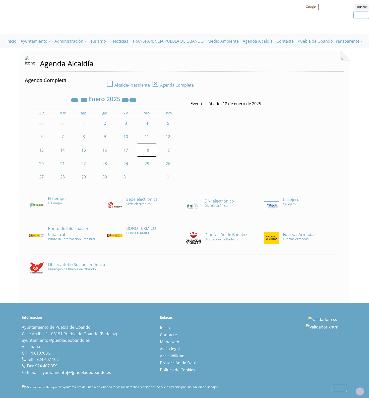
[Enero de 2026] (126, 99)
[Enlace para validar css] (322, 319)
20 (41, 163)
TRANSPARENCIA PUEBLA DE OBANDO (168, 41)
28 (62, 177)
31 (126, 177)
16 (104, 150)
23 (104, 163)
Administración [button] (68, 41)
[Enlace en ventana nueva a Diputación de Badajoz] (40, 387)
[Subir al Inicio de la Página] (360, 391)
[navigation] (337, 7)
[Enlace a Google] (311, 6)
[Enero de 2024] (75, 99)
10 (126, 136)
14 (62, 150)
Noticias (120, 41)
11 (147, 136)
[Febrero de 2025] (133, 99)
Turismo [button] (98, 41)
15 (83, 150)
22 (83, 163)
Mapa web (169, 342)
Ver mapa (31, 346)
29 (83, 177)
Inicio (12, 41)
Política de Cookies (177, 370)
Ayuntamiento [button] (34, 41)
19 (168, 150)
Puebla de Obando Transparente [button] (328, 41)
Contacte (285, 41)
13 (41, 150)
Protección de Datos (179, 363)
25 (147, 163)
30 (104, 177)
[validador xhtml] (322, 326)
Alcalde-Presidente (128, 85)
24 (126, 163)
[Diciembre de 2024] (84, 99)
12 (168, 136)
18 (147, 150)
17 (126, 150)
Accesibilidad (172, 356)
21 (62, 163)
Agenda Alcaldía (258, 41)
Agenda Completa (173, 85)
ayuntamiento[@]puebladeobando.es (75, 372)
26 (168, 163)
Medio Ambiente (223, 41)
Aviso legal (170, 349)
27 (41, 177)
